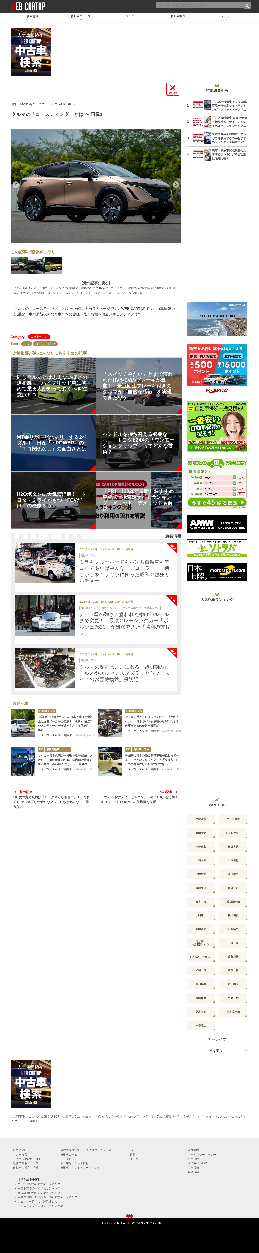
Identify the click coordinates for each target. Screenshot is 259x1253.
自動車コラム (39, 337)
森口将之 (233, 874)
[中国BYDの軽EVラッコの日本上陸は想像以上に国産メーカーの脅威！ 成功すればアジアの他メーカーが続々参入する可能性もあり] (23, 723)
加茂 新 (233, 970)
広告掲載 (193, 1167)
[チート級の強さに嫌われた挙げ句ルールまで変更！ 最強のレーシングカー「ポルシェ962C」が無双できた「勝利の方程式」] (45, 615)
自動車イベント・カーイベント (98, 607)
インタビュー (68, 1159)
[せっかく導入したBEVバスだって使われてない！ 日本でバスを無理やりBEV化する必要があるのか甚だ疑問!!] (110, 723)
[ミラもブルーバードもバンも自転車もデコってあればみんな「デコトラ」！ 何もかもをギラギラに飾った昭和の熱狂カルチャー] (45, 563)
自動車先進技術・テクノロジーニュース (85, 1150)
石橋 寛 (233, 942)
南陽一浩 (233, 887)
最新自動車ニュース (58, 749)
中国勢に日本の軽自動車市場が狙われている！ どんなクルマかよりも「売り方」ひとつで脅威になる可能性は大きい (152, 760)
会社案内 (193, 1150)
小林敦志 (201, 874)
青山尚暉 (201, 887)
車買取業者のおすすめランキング (39, 1188)
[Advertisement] (217, 235)
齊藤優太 (201, 997)
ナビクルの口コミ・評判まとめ (37, 1201)
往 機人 (233, 984)
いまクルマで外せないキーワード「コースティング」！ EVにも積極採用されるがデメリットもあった (148, 1116)
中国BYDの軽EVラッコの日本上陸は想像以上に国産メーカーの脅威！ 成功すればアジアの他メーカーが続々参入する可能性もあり (65, 723)
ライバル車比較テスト (27, 1159)
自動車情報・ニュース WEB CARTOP (35, 1116)
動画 (132, 1154)
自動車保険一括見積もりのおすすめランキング (47, 1197)
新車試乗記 (20, 1150)
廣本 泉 (201, 901)
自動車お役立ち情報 (25, 1167)
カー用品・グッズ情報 (74, 1163)
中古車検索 (20, 1154)
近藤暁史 (233, 929)
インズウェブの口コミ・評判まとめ (40, 1205)
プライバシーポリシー (202, 1154)
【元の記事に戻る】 (96, 283)
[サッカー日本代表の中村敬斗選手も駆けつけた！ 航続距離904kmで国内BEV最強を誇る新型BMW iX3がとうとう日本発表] (23, 761)
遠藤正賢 (233, 956)
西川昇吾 (201, 984)
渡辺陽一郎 (233, 901)
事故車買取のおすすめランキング (39, 1192)
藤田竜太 (201, 929)
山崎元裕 (201, 860)
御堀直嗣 (233, 846)
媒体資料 (193, 1172)
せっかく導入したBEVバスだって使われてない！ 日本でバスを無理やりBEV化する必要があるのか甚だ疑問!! (152, 721)
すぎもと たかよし (201, 956)
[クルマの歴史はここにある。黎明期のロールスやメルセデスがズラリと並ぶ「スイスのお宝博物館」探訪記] (45, 668)
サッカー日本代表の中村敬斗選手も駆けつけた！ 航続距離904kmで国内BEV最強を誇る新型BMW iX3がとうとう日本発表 (65, 760)
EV (41, 749)
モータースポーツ (130, 607)
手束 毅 (233, 997)
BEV (26, 343)
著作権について (198, 1163)
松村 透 (201, 970)
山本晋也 (233, 860)
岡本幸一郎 (233, 1011)
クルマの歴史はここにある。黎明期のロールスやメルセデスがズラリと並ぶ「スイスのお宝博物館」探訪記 (124, 673)
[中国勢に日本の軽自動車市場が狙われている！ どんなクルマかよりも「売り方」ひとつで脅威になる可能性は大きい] (110, 761)
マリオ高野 (233, 819)
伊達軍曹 (201, 846)
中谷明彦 (201, 819)
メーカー (135, 1159)
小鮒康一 (201, 915)
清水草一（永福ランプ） (201, 943)
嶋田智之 (201, 832)
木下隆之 (201, 1025)
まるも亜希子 (233, 832)
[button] (16, 184)
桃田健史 (233, 915)
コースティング (45, 343)
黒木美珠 (201, 1011)
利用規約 (193, 1159)
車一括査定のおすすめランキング (39, 1184)
